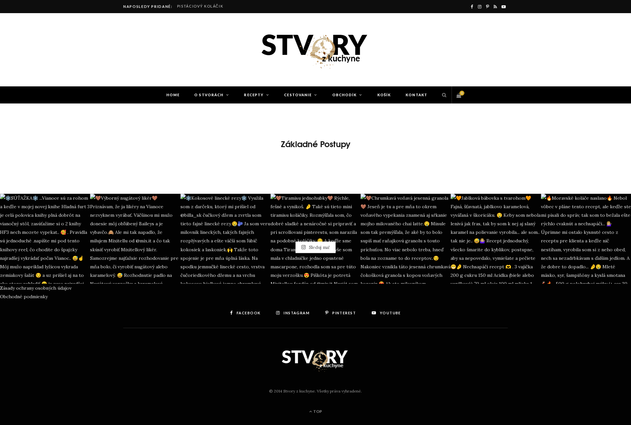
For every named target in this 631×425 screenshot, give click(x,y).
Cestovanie (298, 95)
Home (172, 95)
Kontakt (416, 95)
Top (317, 411)
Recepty (254, 95)
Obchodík (344, 95)
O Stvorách (208, 95)
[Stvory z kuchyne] (315, 50)
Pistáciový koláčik (200, 6)
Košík (384, 95)
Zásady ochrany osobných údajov (36, 288)
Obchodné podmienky (24, 297)
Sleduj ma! (319, 247)
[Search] (442, 94)
